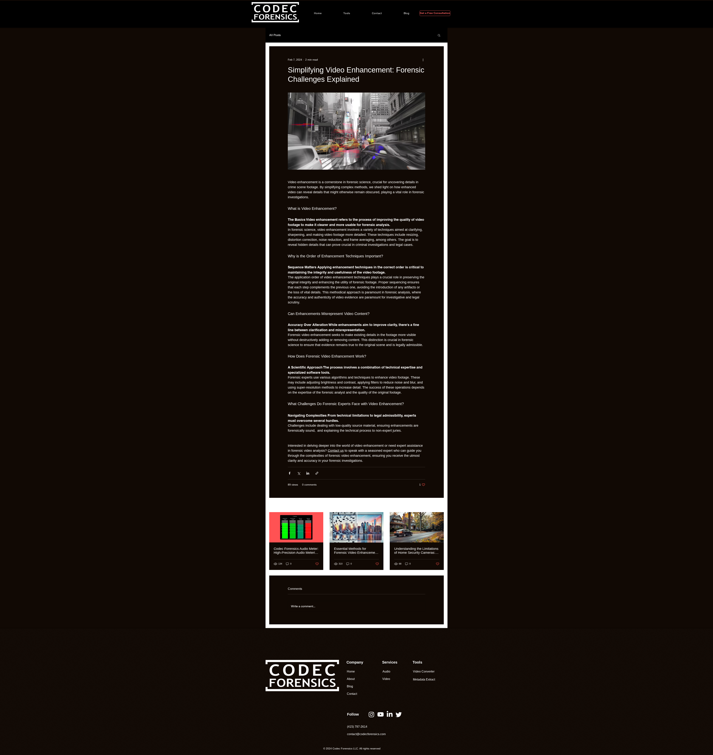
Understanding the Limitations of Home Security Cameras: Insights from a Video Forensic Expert (416, 551)
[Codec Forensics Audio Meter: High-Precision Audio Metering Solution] (296, 527)
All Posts (275, 35)
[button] (347, 13)
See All (440, 505)
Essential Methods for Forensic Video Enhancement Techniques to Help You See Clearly (356, 551)
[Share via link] (317, 473)
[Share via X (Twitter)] (298, 473)
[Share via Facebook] (289, 473)
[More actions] (423, 59)
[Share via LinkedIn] (308, 473)
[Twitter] (398, 714)
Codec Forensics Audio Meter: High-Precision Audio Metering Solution (296, 551)
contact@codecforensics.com (366, 734)
